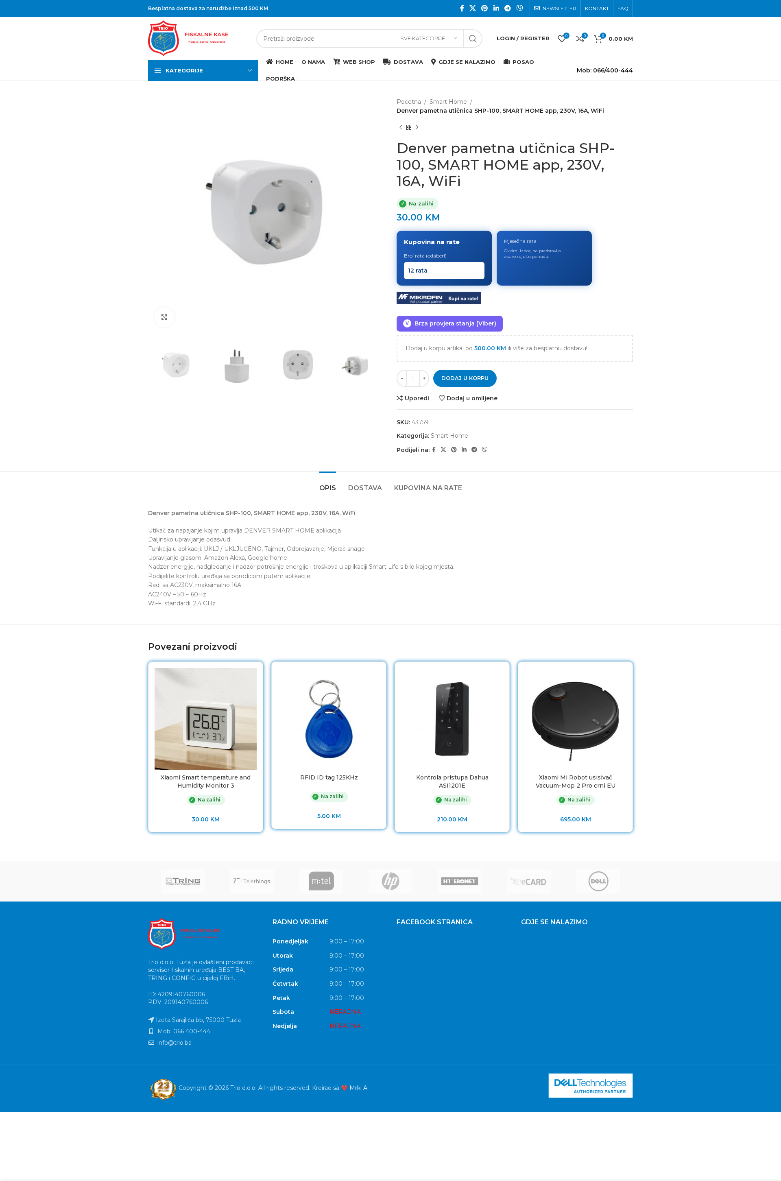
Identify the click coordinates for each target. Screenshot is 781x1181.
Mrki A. (359, 1088)
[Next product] (417, 128)
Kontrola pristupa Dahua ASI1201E (452, 781)
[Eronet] (459, 881)
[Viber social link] (520, 8)
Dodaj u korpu (465, 378)
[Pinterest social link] (485, 8)
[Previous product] (401, 128)
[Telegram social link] (507, 8)
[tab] (327, 484)
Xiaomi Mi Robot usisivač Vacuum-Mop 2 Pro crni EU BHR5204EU (575, 785)
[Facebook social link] (462, 8)
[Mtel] (321, 881)
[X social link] (472, 8)
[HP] (390, 881)
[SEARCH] (473, 38)
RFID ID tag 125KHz (329, 777)
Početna (409, 101)
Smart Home (448, 101)
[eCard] (528, 881)
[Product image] (575, 719)
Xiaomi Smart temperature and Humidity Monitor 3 (206, 781)
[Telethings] (251, 881)
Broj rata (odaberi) (425, 256)
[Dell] (598, 881)
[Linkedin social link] (496, 8)
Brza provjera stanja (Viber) (451, 323)
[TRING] (182, 881)
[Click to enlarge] (164, 317)
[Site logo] (198, 37)
